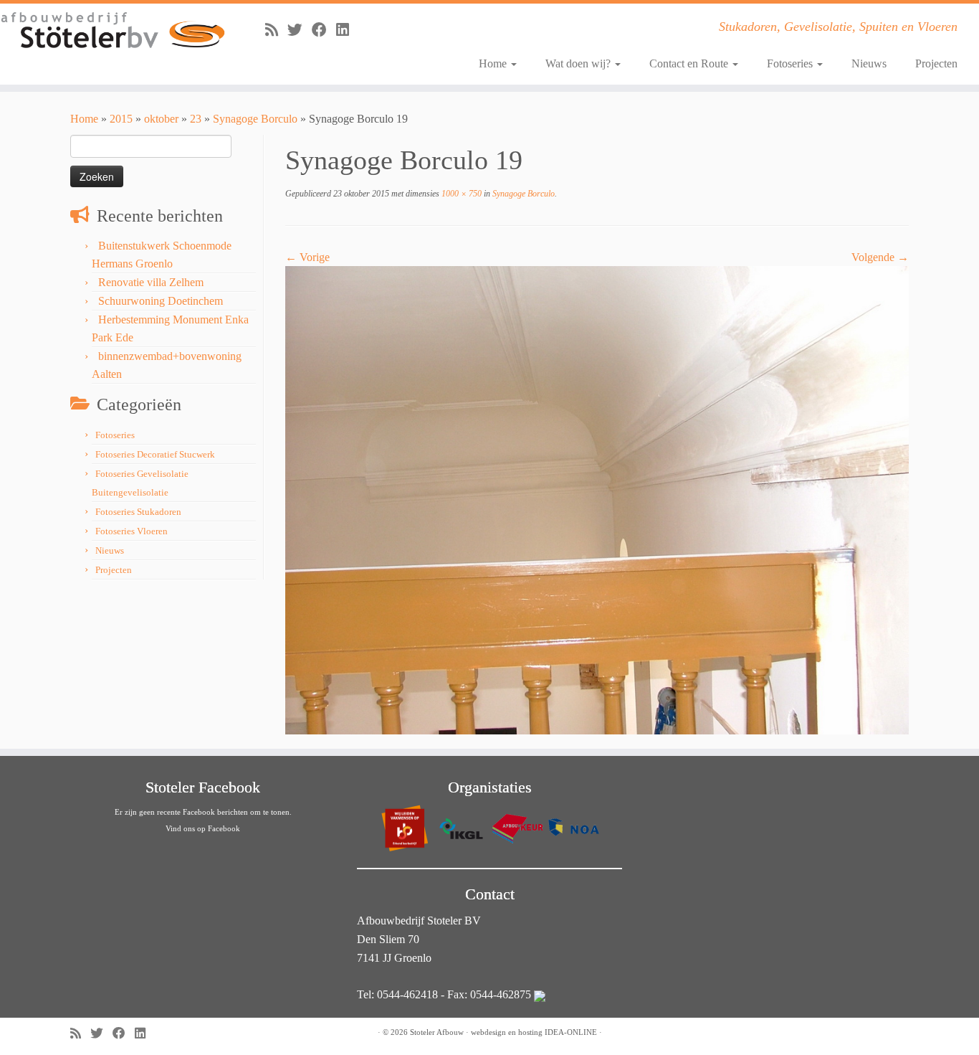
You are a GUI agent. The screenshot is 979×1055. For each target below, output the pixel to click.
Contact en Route (690, 63)
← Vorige (307, 257)
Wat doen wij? (579, 63)
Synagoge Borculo (255, 119)
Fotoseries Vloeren (131, 531)
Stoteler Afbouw (437, 1032)
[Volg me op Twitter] (299, 30)
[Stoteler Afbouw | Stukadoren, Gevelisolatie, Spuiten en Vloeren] (113, 31)
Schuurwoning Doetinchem (160, 301)
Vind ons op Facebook (203, 828)
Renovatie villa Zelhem (151, 282)
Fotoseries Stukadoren (138, 511)
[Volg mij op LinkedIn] (347, 30)
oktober (161, 119)
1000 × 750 (460, 194)
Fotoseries (791, 63)
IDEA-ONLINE (571, 1032)
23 (195, 119)
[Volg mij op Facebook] (324, 30)
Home (494, 63)
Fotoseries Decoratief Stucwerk (155, 454)
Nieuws (869, 63)
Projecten (936, 63)
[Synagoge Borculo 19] (597, 499)
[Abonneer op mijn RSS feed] (276, 30)
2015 (121, 119)
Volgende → (880, 257)
